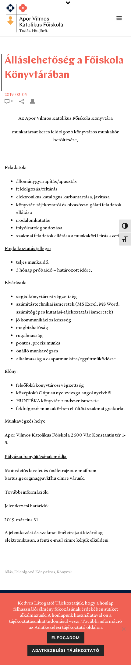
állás (9, 572)
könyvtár (64, 572)
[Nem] (123, 629)
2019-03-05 (16, 94)
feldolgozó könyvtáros (34, 572)
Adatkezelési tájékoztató (65, 650)
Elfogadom (65, 637)
